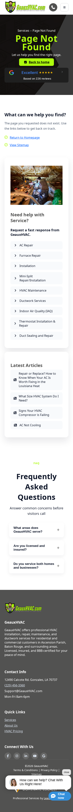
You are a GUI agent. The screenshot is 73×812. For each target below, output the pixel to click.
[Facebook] (7, 756)
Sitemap (36, 774)
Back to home (39, 62)
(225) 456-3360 (14, 685)
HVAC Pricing (13, 731)
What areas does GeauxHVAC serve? (27, 529)
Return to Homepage (25, 137)
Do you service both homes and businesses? (33, 565)
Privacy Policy (49, 770)
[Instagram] (16, 756)
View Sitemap (19, 145)
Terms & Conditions (25, 770)
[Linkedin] (25, 756)
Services (10, 720)
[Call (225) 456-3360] (53, 7)
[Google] (43, 756)
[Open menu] (64, 7)
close (66, 772)
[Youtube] (34, 756)
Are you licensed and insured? (29, 547)
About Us (11, 725)
